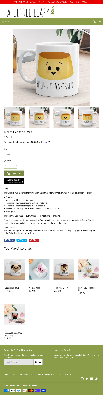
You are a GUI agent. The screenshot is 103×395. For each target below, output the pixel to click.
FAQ (59, 374)
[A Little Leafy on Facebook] (91, 379)
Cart (99, 21)
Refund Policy (50, 374)
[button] (14, 181)
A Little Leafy (14, 386)
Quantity (7, 161)
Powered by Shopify (29, 386)
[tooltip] (22, 182)
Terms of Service (37, 374)
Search (6, 374)
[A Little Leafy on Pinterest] (96, 379)
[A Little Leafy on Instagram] (82, 379)
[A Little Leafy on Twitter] (87, 379)
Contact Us (67, 374)
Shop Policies (23, 374)
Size (5, 149)
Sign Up (38, 362)
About (14, 374)
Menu (7, 21)
